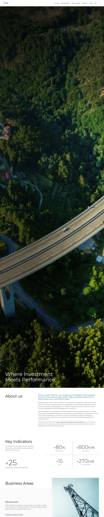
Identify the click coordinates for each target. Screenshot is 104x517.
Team (91, 4)
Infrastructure (65, 4)
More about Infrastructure (13, 514)
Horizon (56, 4)
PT (100, 4)
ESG (96, 4)
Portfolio (84, 4)
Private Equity (76, 4)
